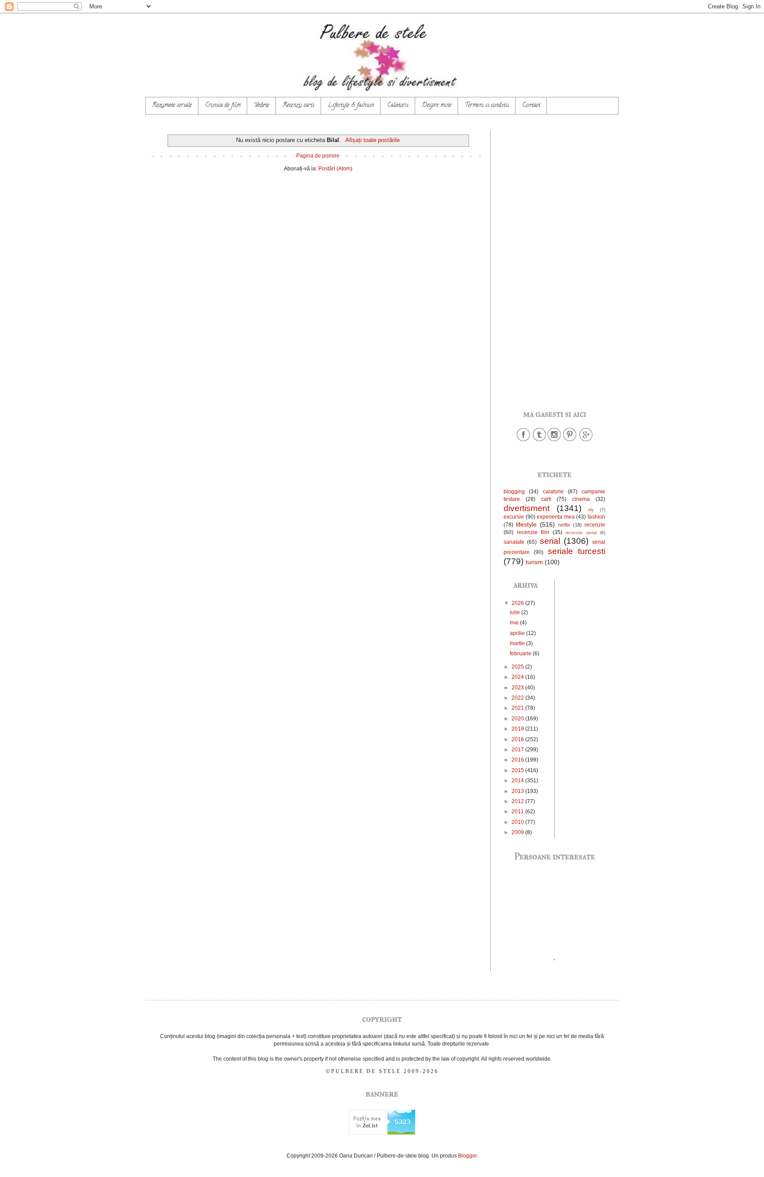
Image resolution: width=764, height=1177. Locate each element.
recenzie (594, 525)
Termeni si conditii (487, 105)
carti (546, 499)
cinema (581, 499)
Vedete (261, 105)
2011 (518, 811)
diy (591, 509)
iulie (515, 612)
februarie (521, 653)
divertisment (527, 508)
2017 (518, 749)
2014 (518, 780)
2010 (518, 822)
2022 (518, 698)
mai (515, 622)
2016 (518, 760)
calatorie (553, 491)
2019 (518, 729)
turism (534, 561)
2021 (518, 708)
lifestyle (526, 524)
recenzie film (533, 532)
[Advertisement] (554, 263)
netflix (564, 524)
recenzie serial (581, 532)
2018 (518, 739)
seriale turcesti (576, 551)
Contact (531, 105)
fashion (596, 517)
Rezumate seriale (172, 105)
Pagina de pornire (318, 156)
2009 (518, 832)
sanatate (514, 542)
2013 (518, 791)
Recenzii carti (298, 105)
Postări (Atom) (335, 168)
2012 (518, 801)
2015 (518, 770)
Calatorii (398, 105)
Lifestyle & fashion (351, 105)
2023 (518, 688)
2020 (518, 718)
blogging (514, 491)
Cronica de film (223, 105)
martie (518, 643)
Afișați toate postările (372, 140)
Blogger (467, 1156)
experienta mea (556, 517)
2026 (518, 603)
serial (550, 541)
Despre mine (436, 105)
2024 (518, 677)
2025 (518, 667)
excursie (514, 517)
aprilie (518, 633)
